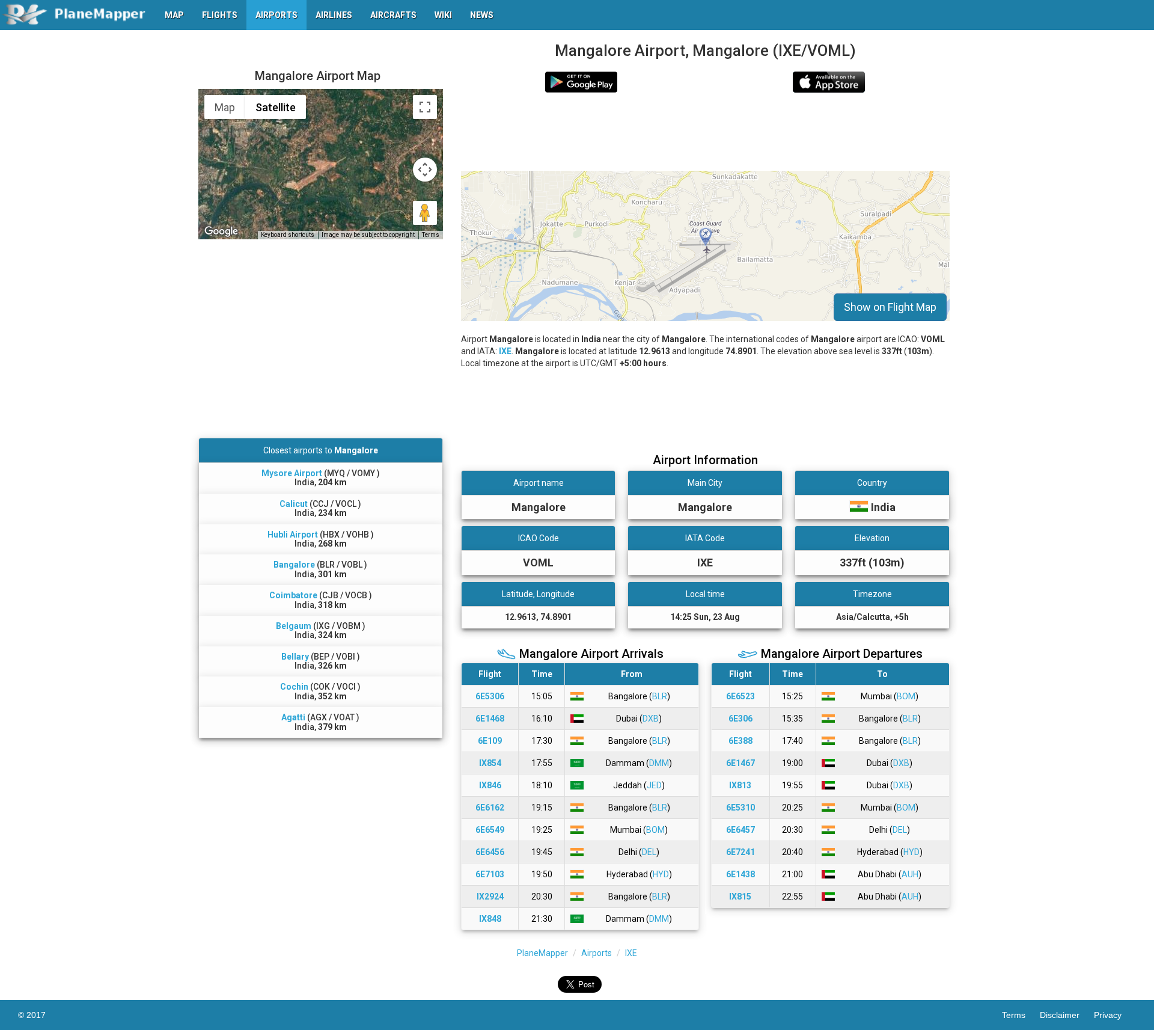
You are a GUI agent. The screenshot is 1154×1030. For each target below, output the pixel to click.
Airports (596, 953)
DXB (651, 718)
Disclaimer (1067, 1015)
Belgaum (293, 626)
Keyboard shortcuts (287, 234)
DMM (659, 763)
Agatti (293, 717)
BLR (659, 696)
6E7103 (489, 874)
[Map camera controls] (425, 170)
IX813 (740, 785)
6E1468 (489, 718)
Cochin (294, 686)
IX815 (740, 896)
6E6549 (489, 830)
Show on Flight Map (890, 307)
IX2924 (490, 896)
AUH (910, 874)
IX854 (490, 763)
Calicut (293, 504)
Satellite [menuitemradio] (275, 107)
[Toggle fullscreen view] (425, 107)
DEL (649, 852)
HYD (661, 874)
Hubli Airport (292, 534)
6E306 (740, 718)
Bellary (295, 656)
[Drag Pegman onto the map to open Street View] (425, 213)
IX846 (490, 785)
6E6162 (489, 807)
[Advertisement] (705, 132)
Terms (430, 234)
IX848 (490, 919)
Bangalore (294, 564)
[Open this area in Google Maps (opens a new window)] (221, 231)
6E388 (740, 741)
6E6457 (740, 830)
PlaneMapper (542, 953)
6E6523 (740, 696)
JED (654, 785)
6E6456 (489, 852)
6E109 (490, 741)
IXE (505, 351)
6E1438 (740, 874)
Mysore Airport (291, 473)
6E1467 (740, 763)
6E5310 (740, 807)
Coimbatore (293, 595)
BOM (655, 830)
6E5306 (489, 696)
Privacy (1115, 1015)
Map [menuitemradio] (225, 107)
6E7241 (740, 852)
